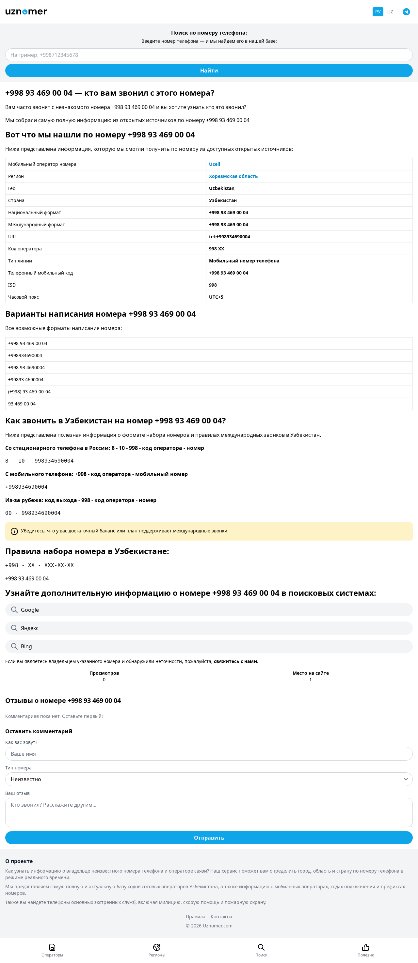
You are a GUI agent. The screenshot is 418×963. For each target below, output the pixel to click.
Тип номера (18, 768)
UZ (390, 11)
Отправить (209, 837)
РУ (378, 11)
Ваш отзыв (17, 793)
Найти (209, 70)
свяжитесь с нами (235, 661)
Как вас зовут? (21, 742)
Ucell (214, 164)
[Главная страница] (26, 12)
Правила (195, 916)
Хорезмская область (233, 176)
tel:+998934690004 (229, 236)
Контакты (221, 916)
